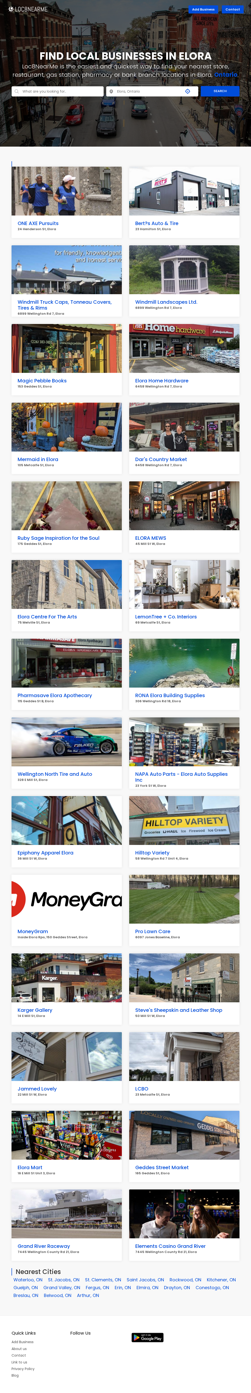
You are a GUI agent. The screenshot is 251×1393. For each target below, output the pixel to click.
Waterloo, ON (27, 1280)
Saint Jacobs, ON (145, 1280)
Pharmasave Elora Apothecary (55, 695)
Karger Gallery (35, 1010)
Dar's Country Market (161, 459)
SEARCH (220, 91)
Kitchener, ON (221, 1280)
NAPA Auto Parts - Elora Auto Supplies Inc (181, 777)
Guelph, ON (25, 1288)
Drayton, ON (177, 1288)
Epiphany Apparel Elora (46, 852)
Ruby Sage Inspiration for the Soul (59, 538)
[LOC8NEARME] (27, 8)
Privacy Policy (23, 1368)
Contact (233, 9)
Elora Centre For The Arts (47, 616)
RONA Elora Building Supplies (170, 695)
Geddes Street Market (162, 1167)
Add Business (203, 9)
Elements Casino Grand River (170, 1246)
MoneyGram (33, 931)
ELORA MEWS (150, 538)
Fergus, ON (97, 1288)
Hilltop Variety (152, 852)
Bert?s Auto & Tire (156, 223)
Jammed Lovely (37, 1088)
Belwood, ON (57, 1295)
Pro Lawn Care (152, 931)
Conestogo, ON (212, 1288)
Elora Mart (30, 1167)
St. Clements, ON (103, 1280)
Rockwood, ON (185, 1280)
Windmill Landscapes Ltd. (166, 302)
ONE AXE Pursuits (38, 223)
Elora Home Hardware (161, 380)
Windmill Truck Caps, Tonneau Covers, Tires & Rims (65, 305)
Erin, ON (123, 1288)
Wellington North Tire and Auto (55, 774)
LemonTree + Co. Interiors (166, 616)
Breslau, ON (25, 1295)
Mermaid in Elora (38, 459)
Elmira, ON (147, 1288)
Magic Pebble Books (42, 380)
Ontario (226, 75)
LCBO (141, 1088)
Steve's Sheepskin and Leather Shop (178, 1010)
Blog (15, 1375)
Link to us (19, 1362)
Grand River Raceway (44, 1246)
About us (19, 1348)
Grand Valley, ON (61, 1288)
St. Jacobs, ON (63, 1280)
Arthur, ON (88, 1295)
